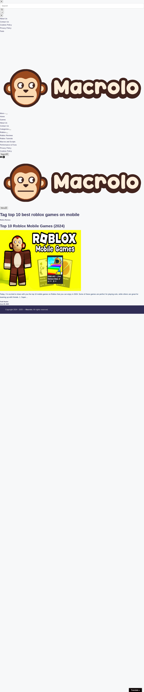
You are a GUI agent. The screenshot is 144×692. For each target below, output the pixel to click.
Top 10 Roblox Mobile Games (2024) (32, 226)
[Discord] (1, 157)
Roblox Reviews (6, 135)
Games (3, 120)
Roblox (2, 132)
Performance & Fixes (8, 145)
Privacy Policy (5, 148)
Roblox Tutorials (6, 139)
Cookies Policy (6, 151)
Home (2, 117)
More (2, 113)
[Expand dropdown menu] (10, 129)
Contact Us (4, 126)
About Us (3, 123)
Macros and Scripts (7, 142)
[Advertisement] (72, 49)
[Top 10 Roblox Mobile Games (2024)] (40, 260)
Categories (4, 129)
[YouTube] (4, 157)
